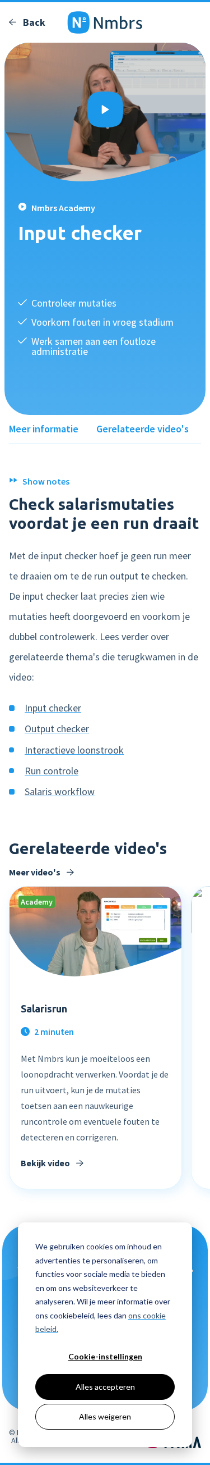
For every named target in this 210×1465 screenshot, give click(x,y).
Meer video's (35, 872)
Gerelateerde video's (142, 429)
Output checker (57, 728)
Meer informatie (43, 429)
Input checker (53, 707)
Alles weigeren (105, 1416)
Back (33, 22)
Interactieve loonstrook (74, 749)
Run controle (51, 770)
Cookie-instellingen (105, 1356)
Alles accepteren (105, 1386)
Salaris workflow (60, 791)
